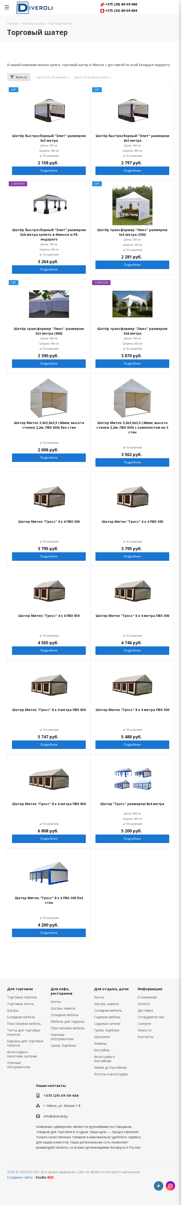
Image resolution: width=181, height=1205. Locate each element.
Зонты (56, 1001)
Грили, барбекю (63, 1045)
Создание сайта (20, 1177)
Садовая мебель (107, 1017)
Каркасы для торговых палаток (25, 1043)
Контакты (145, 1037)
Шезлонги (102, 1037)
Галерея (144, 1023)
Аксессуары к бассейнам (104, 1058)
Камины (100, 1043)
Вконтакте (158, 1186)
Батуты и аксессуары (111, 1074)
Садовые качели (107, 1023)
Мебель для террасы (67, 1021)
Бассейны (101, 1050)
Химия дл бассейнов (110, 1067)
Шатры (12, 1010)
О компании (147, 997)
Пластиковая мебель (24, 1023)
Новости (145, 1030)
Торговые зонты (20, 1003)
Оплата (144, 1003)
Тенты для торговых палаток (23, 1032)
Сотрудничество (151, 1017)
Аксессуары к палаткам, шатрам (22, 1054)
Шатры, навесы (63, 1008)
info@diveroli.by (56, 1116)
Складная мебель (21, 1017)
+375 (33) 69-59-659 (120, 10)
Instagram (170, 1186)
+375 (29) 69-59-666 (120, 4)
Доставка (145, 1010)
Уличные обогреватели (18, 1064)
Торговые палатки (22, 997)
